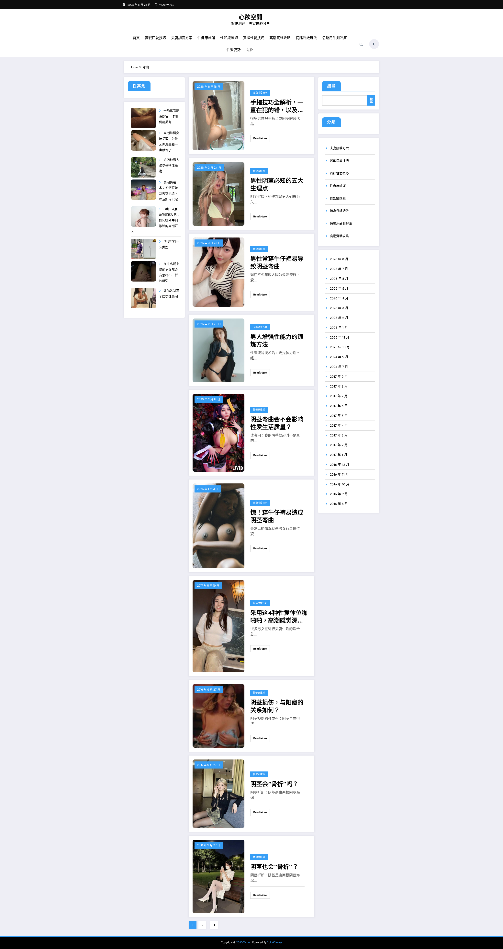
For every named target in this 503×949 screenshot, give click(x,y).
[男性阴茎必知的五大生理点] (218, 193)
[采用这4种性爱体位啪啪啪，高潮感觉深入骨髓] (218, 626)
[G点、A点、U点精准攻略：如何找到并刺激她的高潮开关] (143, 216)
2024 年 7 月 (339, 367)
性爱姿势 (234, 49)
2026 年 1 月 (339, 327)
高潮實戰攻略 (280, 38)
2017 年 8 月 (339, 386)
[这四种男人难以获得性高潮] (143, 167)
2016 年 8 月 (339, 504)
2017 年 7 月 (338, 396)
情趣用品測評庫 (334, 38)
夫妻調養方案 (181, 38)
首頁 (136, 38)
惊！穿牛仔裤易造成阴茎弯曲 (276, 516)
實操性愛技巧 (253, 38)
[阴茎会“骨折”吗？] (218, 793)
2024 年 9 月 (339, 357)
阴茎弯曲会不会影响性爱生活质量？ (276, 423)
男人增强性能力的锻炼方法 (276, 340)
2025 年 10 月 (340, 347)
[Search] (361, 45)
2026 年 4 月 (339, 298)
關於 (249, 49)
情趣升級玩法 (306, 38)
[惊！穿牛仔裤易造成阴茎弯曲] (218, 525)
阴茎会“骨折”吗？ (274, 784)
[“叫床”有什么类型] (143, 249)
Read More (260, 138)
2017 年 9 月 (339, 376)
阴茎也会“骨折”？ (274, 867)
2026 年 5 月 (339, 288)
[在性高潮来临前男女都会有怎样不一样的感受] (143, 271)
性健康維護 (206, 38)
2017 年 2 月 (339, 445)
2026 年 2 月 (339, 318)
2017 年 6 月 (339, 406)
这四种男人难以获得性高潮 (169, 166)
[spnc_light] (374, 44)
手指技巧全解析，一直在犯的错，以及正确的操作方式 (276, 106)
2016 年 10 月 (339, 484)
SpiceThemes (274, 942)
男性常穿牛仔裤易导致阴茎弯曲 (276, 262)
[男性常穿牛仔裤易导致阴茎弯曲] (218, 272)
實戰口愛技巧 (155, 38)
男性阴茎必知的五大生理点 (276, 184)
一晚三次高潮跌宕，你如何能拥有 (169, 116)
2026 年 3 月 (339, 308)
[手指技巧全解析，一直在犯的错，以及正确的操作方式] (218, 115)
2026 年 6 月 (339, 278)
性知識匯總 (229, 38)
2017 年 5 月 (339, 415)
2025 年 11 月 (339, 337)
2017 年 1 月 (338, 455)
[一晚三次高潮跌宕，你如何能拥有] (143, 118)
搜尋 (331, 86)
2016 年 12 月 (339, 464)
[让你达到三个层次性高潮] (143, 298)
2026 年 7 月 (339, 269)
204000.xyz (243, 942)
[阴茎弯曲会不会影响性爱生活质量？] (218, 432)
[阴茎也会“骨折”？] (218, 876)
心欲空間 (250, 17)
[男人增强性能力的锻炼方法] (218, 350)
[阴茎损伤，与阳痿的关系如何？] (218, 715)
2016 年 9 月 (339, 494)
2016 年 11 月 (339, 474)
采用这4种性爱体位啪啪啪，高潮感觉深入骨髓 (278, 616)
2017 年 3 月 (339, 435)
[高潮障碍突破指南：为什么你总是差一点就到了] (143, 140)
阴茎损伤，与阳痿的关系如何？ (276, 706)
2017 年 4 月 (339, 425)
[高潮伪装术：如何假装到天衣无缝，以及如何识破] (143, 189)
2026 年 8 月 (339, 259)
